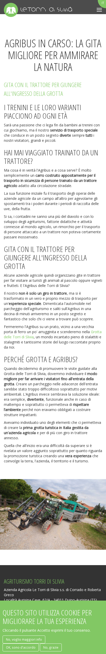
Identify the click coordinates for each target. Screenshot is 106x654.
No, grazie (50, 647)
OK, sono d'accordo (21, 647)
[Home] (11, 10)
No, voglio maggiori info (24, 639)
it (103, 3)
